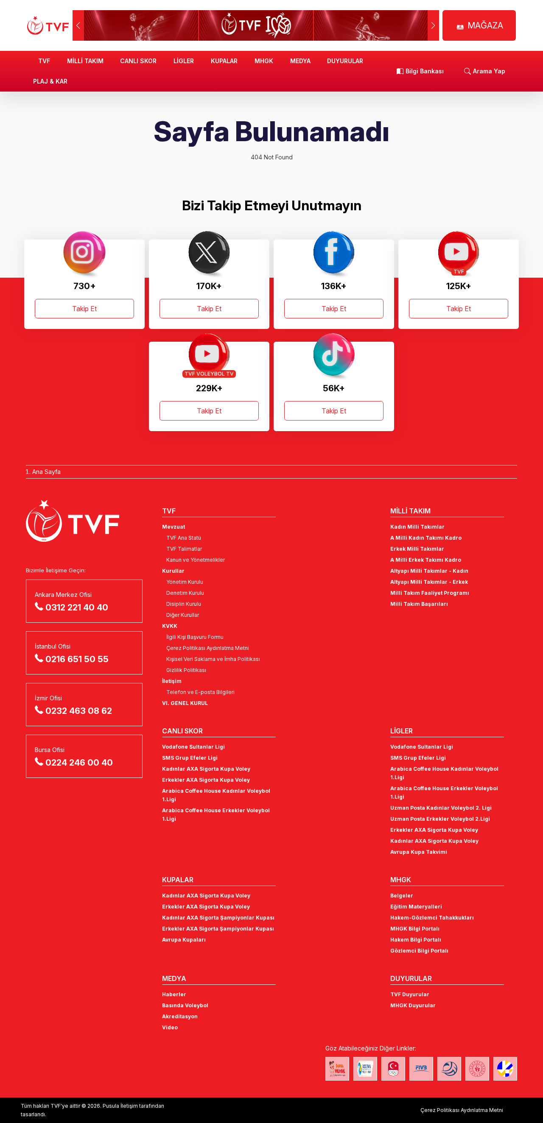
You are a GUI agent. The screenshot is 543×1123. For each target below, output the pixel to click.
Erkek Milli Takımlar (417, 549)
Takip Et (84, 308)
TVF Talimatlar (184, 549)
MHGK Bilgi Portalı (414, 928)
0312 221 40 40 (76, 607)
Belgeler (401, 895)
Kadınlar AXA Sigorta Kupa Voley (206, 769)
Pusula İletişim (120, 1106)
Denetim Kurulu (185, 593)
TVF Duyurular (409, 994)
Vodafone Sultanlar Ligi (193, 747)
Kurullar (173, 571)
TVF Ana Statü (183, 538)
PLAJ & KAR (50, 81)
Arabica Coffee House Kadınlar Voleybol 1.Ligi (216, 795)
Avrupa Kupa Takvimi (418, 852)
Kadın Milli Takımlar (417, 527)
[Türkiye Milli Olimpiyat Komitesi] (393, 1069)
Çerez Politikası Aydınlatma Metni (207, 648)
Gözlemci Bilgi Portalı (419, 950)
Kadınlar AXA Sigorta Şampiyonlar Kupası (218, 917)
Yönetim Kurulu (184, 582)
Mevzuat (173, 527)
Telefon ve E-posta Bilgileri (200, 692)
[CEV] (505, 1069)
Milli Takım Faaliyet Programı (429, 593)
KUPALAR (224, 60)
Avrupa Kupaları (184, 939)
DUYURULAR (345, 60)
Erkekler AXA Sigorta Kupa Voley (206, 780)
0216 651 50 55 (77, 659)
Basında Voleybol (185, 1005)
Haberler (174, 994)
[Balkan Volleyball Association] (449, 1069)
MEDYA (300, 60)
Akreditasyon (180, 1016)
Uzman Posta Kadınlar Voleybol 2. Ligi (441, 808)
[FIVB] (421, 1069)
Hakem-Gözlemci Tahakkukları (432, 917)
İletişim (172, 681)
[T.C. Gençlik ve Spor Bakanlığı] (477, 1069)
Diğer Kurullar (182, 615)
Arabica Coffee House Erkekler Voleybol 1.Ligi (216, 814)
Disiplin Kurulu (183, 604)
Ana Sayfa (46, 471)
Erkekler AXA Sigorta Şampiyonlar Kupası (218, 928)
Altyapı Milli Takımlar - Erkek (429, 582)
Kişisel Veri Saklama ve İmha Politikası (213, 659)
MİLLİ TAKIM (85, 60)
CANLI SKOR (138, 60)
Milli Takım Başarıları (419, 604)
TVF (44, 60)
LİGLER (184, 60)
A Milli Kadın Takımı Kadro (426, 538)
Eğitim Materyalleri (416, 906)
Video (170, 1027)
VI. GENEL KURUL (185, 703)
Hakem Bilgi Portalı (415, 939)
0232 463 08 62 (78, 711)
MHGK (264, 60)
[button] (433, 25)
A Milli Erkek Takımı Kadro (425, 560)
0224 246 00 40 (79, 762)
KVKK (169, 626)
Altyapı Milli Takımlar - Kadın (429, 571)
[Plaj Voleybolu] (365, 1069)
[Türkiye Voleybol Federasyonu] (48, 25)
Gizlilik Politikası (186, 670)
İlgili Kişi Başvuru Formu (195, 637)
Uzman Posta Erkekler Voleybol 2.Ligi (440, 819)
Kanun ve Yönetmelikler (195, 560)
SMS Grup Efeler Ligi (190, 758)
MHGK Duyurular (413, 1005)
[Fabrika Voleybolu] (337, 1069)
